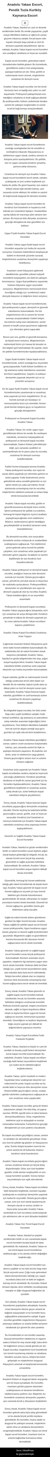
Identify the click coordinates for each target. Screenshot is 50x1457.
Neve (18, 1450)
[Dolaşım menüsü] (25, 23)
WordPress (28, 1450)
